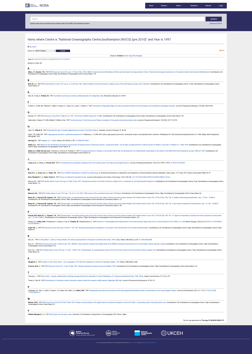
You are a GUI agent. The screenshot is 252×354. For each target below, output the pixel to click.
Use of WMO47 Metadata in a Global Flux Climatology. (79, 173)
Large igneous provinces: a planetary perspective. (65, 134)
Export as (31, 51)
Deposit (208, 6)
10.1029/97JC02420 (178, 163)
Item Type (128, 56)
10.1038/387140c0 (82, 140)
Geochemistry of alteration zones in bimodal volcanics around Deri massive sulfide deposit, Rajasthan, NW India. (83, 280)
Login (221, 6)
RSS (222, 50)
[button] (63, 51)
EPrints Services (133, 342)
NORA (44, 6)
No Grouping (138, 56)
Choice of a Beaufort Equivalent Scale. (73, 177)
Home (151, 6)
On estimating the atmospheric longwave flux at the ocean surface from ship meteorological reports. (94, 163)
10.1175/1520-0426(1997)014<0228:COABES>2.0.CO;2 (151, 177)
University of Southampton (148, 342)
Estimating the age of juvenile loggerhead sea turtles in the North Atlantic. (72, 130)
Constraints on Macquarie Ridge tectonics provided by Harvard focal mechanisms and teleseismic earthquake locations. (133, 106)
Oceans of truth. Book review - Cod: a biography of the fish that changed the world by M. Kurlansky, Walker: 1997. (81, 262)
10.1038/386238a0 (145, 240)
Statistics (194, 6)
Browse (163, 6)
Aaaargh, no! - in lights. (49, 140)
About (178, 6)
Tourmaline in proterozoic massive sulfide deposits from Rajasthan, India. (79, 96)
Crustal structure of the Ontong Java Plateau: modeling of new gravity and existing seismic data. (103, 120)
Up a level (32, 47)
